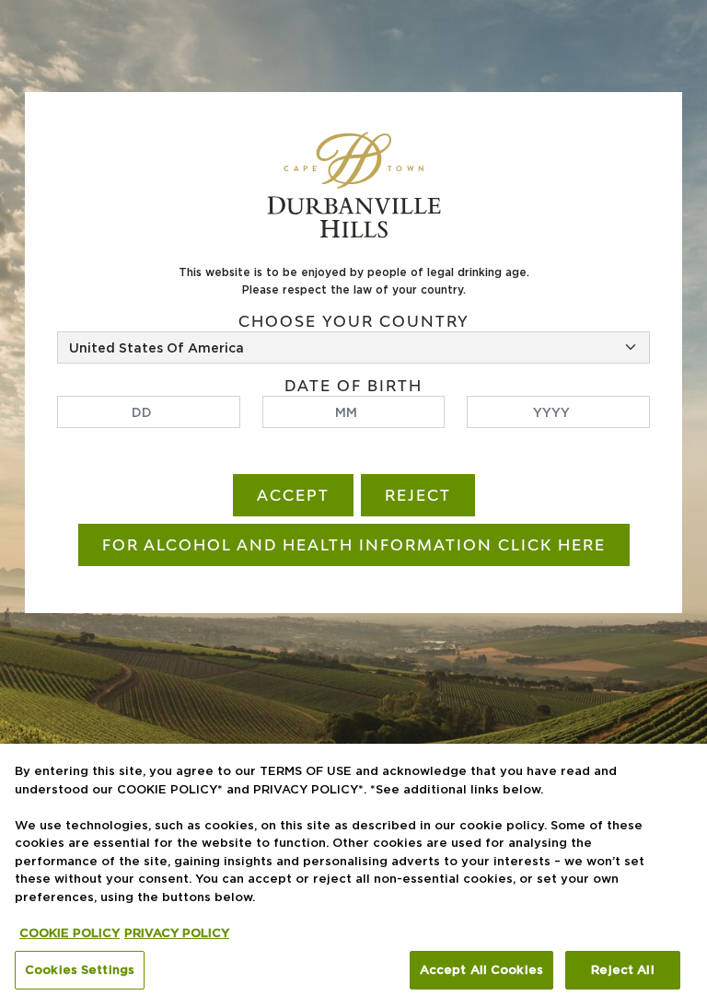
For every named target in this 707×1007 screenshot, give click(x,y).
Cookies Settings (79, 969)
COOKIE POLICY (69, 932)
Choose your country (353, 321)
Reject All (622, 969)
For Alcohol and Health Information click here (354, 545)
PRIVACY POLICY (176, 932)
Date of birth (353, 386)
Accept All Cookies (481, 969)
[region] (353, 875)
